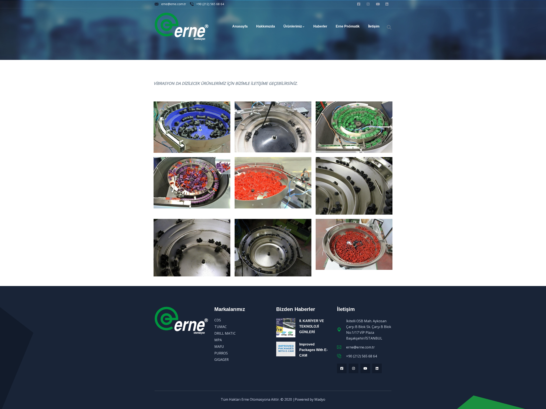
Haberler (320, 26)
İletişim (373, 26)
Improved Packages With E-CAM (313, 350)
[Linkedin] (377, 368)
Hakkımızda (265, 26)
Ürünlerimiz (292, 26)
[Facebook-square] (342, 368)
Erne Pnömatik (348, 26)
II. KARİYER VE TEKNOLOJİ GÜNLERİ (311, 326)
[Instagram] (353, 368)
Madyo (319, 399)
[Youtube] (365, 368)
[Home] (181, 26)
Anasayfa (240, 26)
